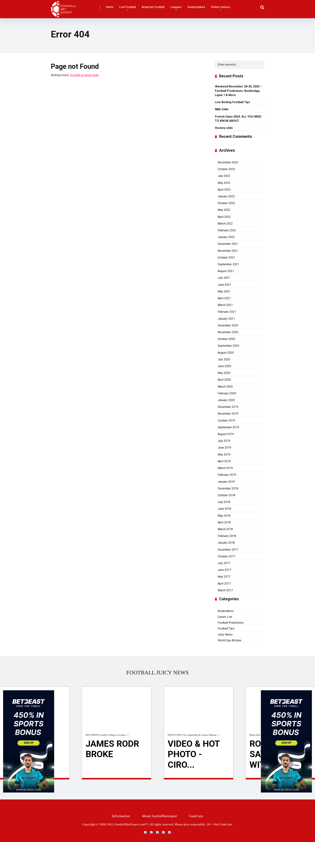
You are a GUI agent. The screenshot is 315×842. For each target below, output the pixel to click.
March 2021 (225, 305)
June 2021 (224, 284)
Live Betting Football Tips (232, 102)
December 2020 (228, 325)
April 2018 (224, 522)
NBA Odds (222, 109)
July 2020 (224, 359)
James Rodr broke (112, 748)
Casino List (225, 617)
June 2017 (224, 570)
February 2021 (227, 311)
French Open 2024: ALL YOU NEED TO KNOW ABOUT (238, 119)
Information (121, 815)
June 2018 (224, 508)
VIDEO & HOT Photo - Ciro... (194, 754)
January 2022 (226, 237)
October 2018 (226, 495)
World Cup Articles (229, 640)
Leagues (176, 7)
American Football (153, 7)
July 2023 (224, 176)
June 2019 (224, 447)
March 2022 (225, 223)
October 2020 (226, 339)
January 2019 (226, 481)
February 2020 (227, 393)
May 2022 (224, 210)
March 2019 (225, 468)
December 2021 (228, 244)
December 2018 (228, 488)
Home (109, 7)
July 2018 (224, 502)
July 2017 (224, 563)
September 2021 (228, 264)
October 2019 (226, 420)
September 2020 (228, 345)
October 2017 (226, 556)
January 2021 (226, 318)
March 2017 (225, 590)
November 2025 (228, 162)
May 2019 (224, 454)
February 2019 (227, 475)
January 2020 (226, 400)
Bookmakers (226, 611)
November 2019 (228, 413)
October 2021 (226, 257)
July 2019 (224, 441)
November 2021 (228, 250)
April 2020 (224, 379)
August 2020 (226, 352)
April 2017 (224, 583)
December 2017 (228, 549)
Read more (116, 778)
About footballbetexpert (159, 815)
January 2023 (226, 196)
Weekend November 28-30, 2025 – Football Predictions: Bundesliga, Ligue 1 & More (238, 91)
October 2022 (226, 203)
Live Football (127, 7)
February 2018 (227, 536)
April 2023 (224, 189)
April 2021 (224, 298)
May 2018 (224, 515)
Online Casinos (220, 7)
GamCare (196, 815)
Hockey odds (224, 128)
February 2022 (227, 230)
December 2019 (228, 407)
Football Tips (226, 628)
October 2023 (226, 169)
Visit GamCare (222, 824)
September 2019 (228, 427)
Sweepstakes (196, 7)
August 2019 (226, 434)
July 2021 (224, 278)
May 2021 (224, 291)
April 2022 (224, 217)
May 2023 (224, 183)
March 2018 (225, 529)
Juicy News (225, 634)
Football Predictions (231, 622)
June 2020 (224, 366)
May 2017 (224, 576)
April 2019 (224, 461)
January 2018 (226, 542)
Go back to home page (84, 75)
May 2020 (224, 373)
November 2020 (228, 332)
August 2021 (226, 271)
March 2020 (225, 386)
